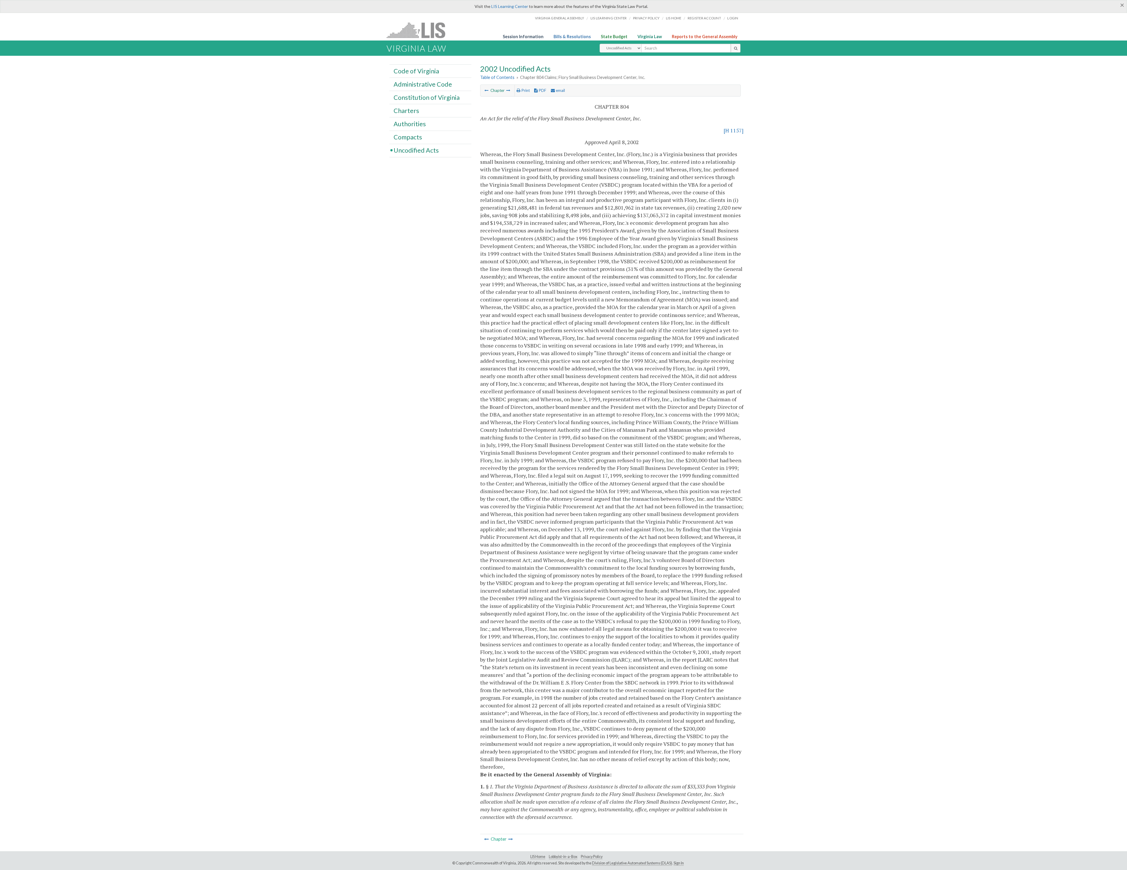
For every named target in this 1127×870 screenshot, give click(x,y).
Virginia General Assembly (559, 18)
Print (525, 90)
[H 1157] (733, 130)
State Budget (614, 36)
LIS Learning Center (509, 6)
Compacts (408, 137)
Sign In (679, 863)
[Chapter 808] (508, 90)
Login (732, 18)
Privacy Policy (646, 18)
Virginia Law (649, 36)
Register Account (704, 18)
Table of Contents (497, 77)
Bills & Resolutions (572, 36)
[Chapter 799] (487, 90)
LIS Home (537, 856)
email (560, 90)
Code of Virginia (416, 71)
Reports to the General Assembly (705, 36)
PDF (542, 90)
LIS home (673, 18)
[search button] (735, 48)
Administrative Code (423, 84)
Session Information (523, 36)
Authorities (410, 123)
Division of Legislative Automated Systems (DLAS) (632, 863)
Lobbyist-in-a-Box (563, 856)
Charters (406, 110)
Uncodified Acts (416, 150)
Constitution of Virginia (427, 97)
